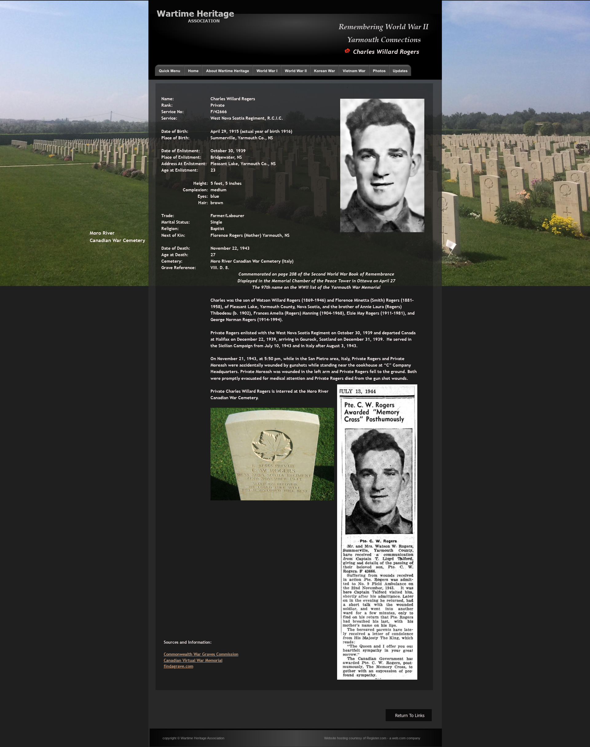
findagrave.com (178, 666)
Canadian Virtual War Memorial (193, 660)
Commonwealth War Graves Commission (201, 654)
